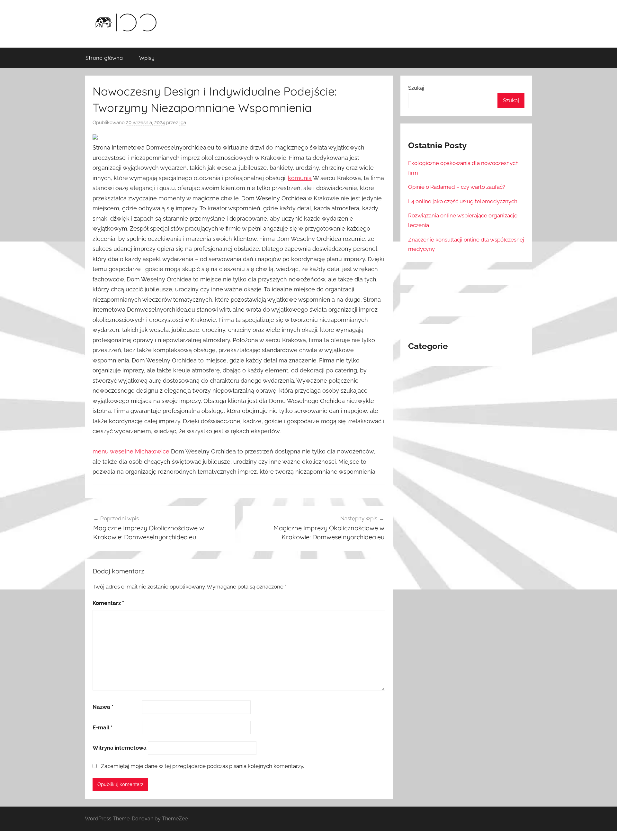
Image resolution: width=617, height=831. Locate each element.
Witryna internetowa (120, 747)
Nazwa (103, 707)
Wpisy (147, 57)
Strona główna (104, 57)
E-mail (102, 727)
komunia (300, 178)
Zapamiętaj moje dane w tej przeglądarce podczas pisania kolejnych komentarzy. (202, 766)
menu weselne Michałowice (131, 451)
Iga (182, 122)
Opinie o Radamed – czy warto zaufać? (456, 187)
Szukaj (416, 88)
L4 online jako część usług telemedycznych (462, 201)
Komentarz (108, 603)
